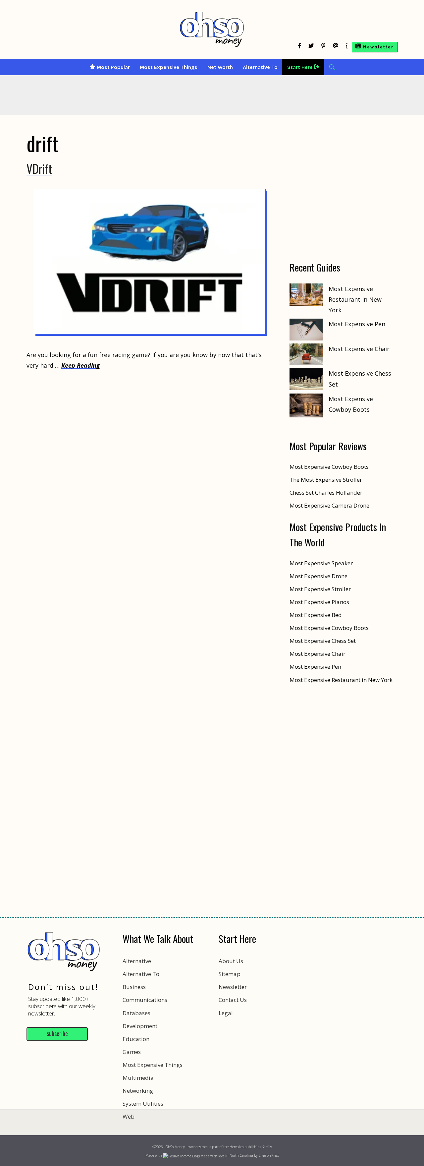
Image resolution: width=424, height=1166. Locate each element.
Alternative (137, 961)
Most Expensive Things (168, 67)
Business (134, 987)
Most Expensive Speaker (321, 563)
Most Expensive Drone (318, 576)
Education (136, 1039)
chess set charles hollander (326, 492)
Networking (138, 1090)
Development (140, 1026)
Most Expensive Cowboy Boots (329, 628)
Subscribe (57, 1033)
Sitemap (229, 974)
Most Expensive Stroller (320, 589)
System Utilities (143, 1103)
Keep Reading (80, 365)
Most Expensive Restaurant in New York (355, 299)
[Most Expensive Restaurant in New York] (306, 296)
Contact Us (233, 1000)
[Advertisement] (212, 1136)
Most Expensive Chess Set (323, 640)
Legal (226, 1013)
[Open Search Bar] (332, 67)
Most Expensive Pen (357, 324)
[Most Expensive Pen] (306, 331)
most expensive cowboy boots (329, 466)
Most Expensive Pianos (319, 602)
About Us (231, 961)
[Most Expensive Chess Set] (306, 380)
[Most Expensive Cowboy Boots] (306, 407)
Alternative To (260, 67)
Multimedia (138, 1077)
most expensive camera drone (329, 505)
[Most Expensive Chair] (306, 355)
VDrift (39, 168)
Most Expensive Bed (316, 615)
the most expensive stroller (326, 479)
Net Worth (220, 67)
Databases (136, 1013)
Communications (145, 1000)
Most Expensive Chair (359, 349)
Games (132, 1052)
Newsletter (233, 987)
